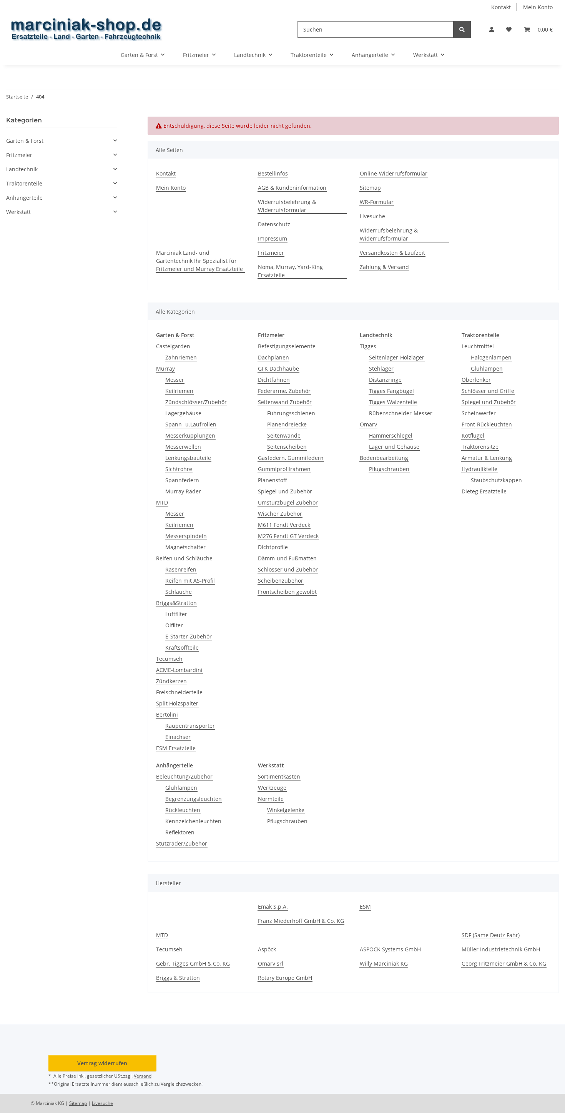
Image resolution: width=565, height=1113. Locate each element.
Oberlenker (476, 379)
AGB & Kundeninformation (292, 187)
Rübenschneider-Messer (400, 413)
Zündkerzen (171, 681)
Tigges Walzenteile (393, 402)
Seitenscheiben (287, 446)
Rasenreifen (180, 569)
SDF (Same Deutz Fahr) (491, 935)
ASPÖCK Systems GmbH (390, 949)
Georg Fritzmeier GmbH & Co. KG (504, 963)
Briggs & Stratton (178, 977)
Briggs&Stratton (176, 603)
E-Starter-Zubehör (188, 636)
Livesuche (372, 216)
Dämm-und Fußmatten (287, 558)
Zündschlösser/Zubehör (196, 402)
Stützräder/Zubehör (181, 843)
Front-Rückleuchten (487, 424)
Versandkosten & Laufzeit (392, 252)
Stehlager (381, 368)
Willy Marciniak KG (384, 963)
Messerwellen (183, 446)
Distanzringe (385, 379)
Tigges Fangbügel (391, 390)
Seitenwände (284, 435)
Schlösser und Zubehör (288, 569)
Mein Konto (538, 7)
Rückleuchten (182, 810)
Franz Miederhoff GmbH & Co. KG (301, 920)
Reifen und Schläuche (184, 558)
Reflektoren (179, 832)
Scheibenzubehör (280, 580)
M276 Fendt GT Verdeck (288, 536)
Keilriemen (179, 390)
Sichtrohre (178, 469)
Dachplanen (273, 357)
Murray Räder (183, 491)
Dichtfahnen (274, 379)
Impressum (272, 238)
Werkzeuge (272, 787)
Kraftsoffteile (182, 647)
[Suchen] (462, 29)
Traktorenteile (24, 183)
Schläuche (178, 591)
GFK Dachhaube (278, 368)
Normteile (271, 798)
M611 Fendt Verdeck (284, 524)
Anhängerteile (24, 197)
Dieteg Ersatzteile (484, 491)
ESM (365, 906)
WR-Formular (377, 202)
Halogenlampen (491, 357)
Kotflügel (473, 435)
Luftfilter (176, 614)
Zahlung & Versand (384, 267)
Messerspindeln (186, 536)
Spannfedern (182, 480)
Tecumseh (169, 658)
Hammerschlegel (390, 435)
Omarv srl (270, 963)
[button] (491, 29)
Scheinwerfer (479, 413)
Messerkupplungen (190, 435)
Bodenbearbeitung (384, 457)
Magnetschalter (185, 547)
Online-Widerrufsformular (393, 173)
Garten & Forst (24, 140)
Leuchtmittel (478, 346)
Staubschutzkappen (496, 480)
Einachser (178, 736)
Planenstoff (272, 480)
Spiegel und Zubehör (285, 491)
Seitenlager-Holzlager (396, 357)
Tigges (368, 346)
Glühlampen (487, 368)
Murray (165, 368)
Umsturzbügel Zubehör (288, 502)
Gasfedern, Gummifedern (291, 457)
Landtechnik (22, 169)
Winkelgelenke (285, 810)
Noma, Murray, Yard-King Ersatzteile (290, 271)
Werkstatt (18, 212)
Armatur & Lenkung (487, 457)
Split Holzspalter (177, 703)
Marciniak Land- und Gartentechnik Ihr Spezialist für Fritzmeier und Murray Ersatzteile (199, 260)
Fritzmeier (271, 252)
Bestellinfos (273, 173)
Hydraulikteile (479, 469)
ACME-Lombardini (179, 669)
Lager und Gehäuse (394, 446)
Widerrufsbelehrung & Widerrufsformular (287, 206)
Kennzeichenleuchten (193, 821)
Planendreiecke (287, 424)
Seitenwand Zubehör (285, 402)
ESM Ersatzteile (176, 748)
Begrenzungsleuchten (193, 798)
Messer (174, 379)
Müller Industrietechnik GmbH (501, 949)
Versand (142, 1076)
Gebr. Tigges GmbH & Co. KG (193, 963)
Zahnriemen (181, 357)
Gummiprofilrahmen (284, 469)
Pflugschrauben (389, 469)
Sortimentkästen (279, 776)
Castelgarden (173, 346)
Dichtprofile (273, 547)
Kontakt (501, 7)
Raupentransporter (190, 725)
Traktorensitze (480, 446)
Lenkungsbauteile (188, 457)
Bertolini (167, 714)
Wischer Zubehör (280, 513)
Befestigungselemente (287, 346)
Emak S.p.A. (273, 906)
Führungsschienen (291, 413)
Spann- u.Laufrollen (190, 424)
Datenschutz (274, 224)
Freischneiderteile (179, 692)
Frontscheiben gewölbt (287, 591)
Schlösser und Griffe (488, 390)
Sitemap (370, 187)
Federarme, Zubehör (284, 390)
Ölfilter (174, 625)
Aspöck (267, 949)
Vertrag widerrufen (102, 1063)
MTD (162, 502)
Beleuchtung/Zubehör (184, 776)
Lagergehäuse (183, 413)
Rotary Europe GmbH (285, 977)
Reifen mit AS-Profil (190, 580)
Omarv (368, 424)
